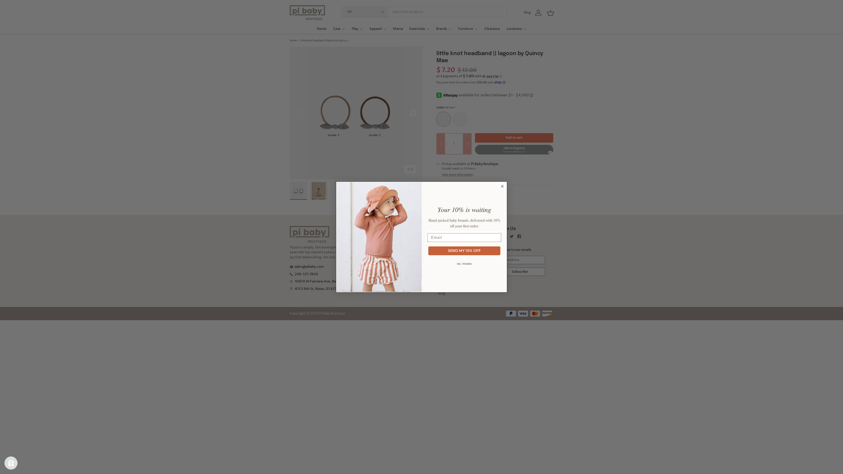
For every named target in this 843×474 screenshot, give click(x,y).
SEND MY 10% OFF (464, 251)
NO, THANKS (464, 264)
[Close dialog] (502, 186)
